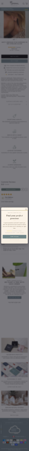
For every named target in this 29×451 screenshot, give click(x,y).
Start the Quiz (14, 236)
